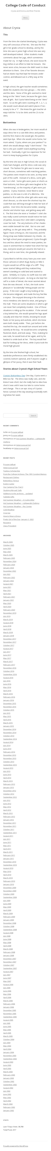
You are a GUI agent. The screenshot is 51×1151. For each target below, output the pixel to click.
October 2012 (8, 794)
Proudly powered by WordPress (15, 1146)
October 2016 (8, 671)
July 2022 (6, 574)
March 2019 (8, 619)
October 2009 (8, 894)
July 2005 (6, 1023)
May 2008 (7, 942)
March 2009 (8, 913)
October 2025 (8, 545)
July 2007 (6, 975)
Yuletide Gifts (8, 497)
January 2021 (8, 600)
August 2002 (8, 1088)
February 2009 (9, 916)
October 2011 (8, 829)
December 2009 (9, 887)
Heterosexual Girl (23, 445)
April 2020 (7, 606)
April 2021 (7, 593)
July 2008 (6, 936)
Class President (9, 526)
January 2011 (8, 858)
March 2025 (8, 555)
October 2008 (8, 926)
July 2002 (6, 1091)
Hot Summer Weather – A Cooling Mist (18, 500)
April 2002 (7, 1101)
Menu (25, 18)
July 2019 (6, 616)
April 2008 (7, 946)
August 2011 (8, 836)
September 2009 (10, 897)
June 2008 (7, 939)
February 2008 (9, 952)
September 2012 (10, 797)
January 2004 (8, 1052)
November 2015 (9, 707)
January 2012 (8, 820)
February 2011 (9, 855)
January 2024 (8, 568)
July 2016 (6, 681)
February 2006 (9, 1004)
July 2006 (6, 988)
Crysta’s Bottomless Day (14, 375)
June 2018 (7, 626)
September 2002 (10, 1084)
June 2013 (7, 774)
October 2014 (8, 736)
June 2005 (7, 1026)
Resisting (7, 522)
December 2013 (9, 755)
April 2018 (7, 629)
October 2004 (8, 1039)
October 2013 (8, 761)
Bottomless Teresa (11, 480)
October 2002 (8, 1081)
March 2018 (8, 632)
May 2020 (7, 603)
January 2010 (8, 884)
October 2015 (8, 710)
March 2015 (8, 723)
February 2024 (9, 564)
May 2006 (7, 994)
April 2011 (7, 849)
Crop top (6, 513)
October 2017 (8, 645)
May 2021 (7, 590)
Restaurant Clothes (11, 477)
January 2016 (8, 700)
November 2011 (9, 826)
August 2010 (8, 868)
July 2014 (6, 745)
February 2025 (9, 558)
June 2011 (7, 842)
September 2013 (10, 765)
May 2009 (7, 907)
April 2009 (7, 910)
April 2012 (7, 810)
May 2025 (7, 551)
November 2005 (9, 1013)
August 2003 (8, 1062)
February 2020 (9, 610)
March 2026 (8, 542)
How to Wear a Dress (12, 516)
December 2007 (9, 958)
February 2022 (9, 577)
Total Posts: (8, 1130)
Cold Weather (9, 509)
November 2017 (9, 642)
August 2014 (8, 742)
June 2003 (7, 1065)
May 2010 (7, 871)
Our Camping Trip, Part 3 (13, 487)
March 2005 (8, 1036)
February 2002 (9, 1107)
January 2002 (8, 1110)
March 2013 (8, 781)
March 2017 (8, 661)
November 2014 (9, 732)
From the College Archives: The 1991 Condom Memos (25, 474)
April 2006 (7, 997)
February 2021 (9, 597)
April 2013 (7, 778)
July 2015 (6, 713)
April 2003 (7, 1068)
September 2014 (10, 739)
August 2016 (8, 677)
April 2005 (7, 1033)
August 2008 (8, 933)
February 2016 (9, 697)
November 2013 (9, 758)
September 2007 (10, 968)
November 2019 (9, 613)
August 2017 (8, 648)
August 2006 (8, 984)
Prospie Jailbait (17, 432)
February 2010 (9, 881)
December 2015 (9, 703)
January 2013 (8, 787)
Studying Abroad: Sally (12, 490)
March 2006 (8, 1000)
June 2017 (7, 655)
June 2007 (7, 978)
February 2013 (9, 784)
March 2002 (8, 1104)
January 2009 (8, 920)
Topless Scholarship (11, 471)
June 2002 (7, 1094)
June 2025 (7, 548)
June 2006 (7, 991)
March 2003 (8, 1072)
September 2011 (10, 832)
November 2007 (9, 962)
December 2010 (9, 862)
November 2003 (9, 1055)
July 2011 (6, 839)
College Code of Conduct (25, 5)
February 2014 (9, 752)
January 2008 (8, 955)
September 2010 (10, 865)
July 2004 (6, 1042)
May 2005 (7, 1030)
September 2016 (10, 674)
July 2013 (6, 771)
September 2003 (10, 1059)
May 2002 (7, 1097)
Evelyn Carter (8, 484)
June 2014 (7, 749)
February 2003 (9, 1075)
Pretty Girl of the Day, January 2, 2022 (18, 519)
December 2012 (9, 790)
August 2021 (8, 584)
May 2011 (7, 845)
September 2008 (10, 929)
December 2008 (9, 923)
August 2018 (8, 623)
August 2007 (8, 971)
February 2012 (9, 816)
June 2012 (7, 803)
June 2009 (7, 904)
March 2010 (8, 878)
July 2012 (6, 800)
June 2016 (7, 684)
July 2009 (6, 900)
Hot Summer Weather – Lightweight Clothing (21, 503)
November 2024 (9, 561)
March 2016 (8, 694)
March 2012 (8, 813)
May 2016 (7, 687)
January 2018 (8, 635)
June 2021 (7, 587)
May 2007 (7, 981)
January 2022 (8, 581)
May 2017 (7, 658)
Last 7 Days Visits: (10, 1126)
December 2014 (9, 729)
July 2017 (6, 652)
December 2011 (9, 823)
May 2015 (7, 716)
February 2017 (9, 665)
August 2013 (8, 768)
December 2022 (9, 571)
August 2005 (8, 1020)
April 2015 (7, 719)
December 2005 (9, 1010)
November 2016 (9, 668)
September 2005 (10, 1017)
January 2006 (8, 1007)
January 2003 (8, 1078)
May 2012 (7, 807)
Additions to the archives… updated (18, 493)
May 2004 (7, 1046)
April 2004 (7, 1049)
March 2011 (8, 852)
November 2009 (9, 891)
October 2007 (8, 965)
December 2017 (9, 639)
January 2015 (8, 726)
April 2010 (7, 874)
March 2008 (8, 949)
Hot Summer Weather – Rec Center (17, 506)
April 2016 (7, 690)
